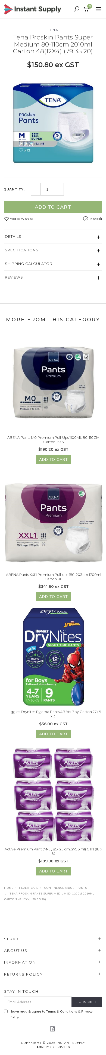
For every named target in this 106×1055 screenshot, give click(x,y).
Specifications (22, 250)
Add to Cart (53, 207)
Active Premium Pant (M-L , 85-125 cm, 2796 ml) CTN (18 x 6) (53, 851)
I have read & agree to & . (51, 1014)
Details (13, 236)
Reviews (14, 277)
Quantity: (14, 189)
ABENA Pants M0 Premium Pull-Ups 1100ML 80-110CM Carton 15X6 (53, 439)
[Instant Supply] (34, 9)
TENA (53, 30)
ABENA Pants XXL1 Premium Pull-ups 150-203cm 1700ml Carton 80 (53, 576)
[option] (53, 123)
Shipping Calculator (28, 263)
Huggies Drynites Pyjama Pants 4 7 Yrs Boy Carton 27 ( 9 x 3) (53, 713)
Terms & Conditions (61, 1011)
